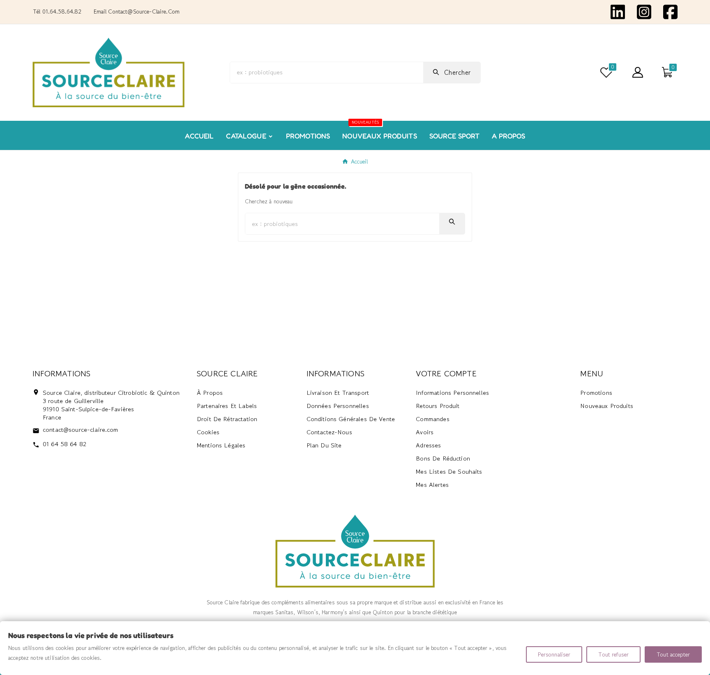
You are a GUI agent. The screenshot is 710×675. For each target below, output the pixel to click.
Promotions (596, 392)
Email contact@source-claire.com (137, 11)
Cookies (208, 432)
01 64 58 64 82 (64, 444)
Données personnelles (338, 405)
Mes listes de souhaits (449, 471)
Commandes (432, 419)
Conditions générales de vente (351, 419)
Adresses (428, 445)
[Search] (452, 222)
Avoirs (424, 432)
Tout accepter (673, 654)
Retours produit (437, 405)
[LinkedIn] (618, 11)
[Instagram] (644, 11)
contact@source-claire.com (80, 429)
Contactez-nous (329, 432)
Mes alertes (432, 484)
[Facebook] (670, 11)
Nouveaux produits (606, 405)
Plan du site (324, 445)
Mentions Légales (221, 445)
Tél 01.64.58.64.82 (57, 11)
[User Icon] (637, 72)
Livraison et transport (338, 392)
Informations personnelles (452, 392)
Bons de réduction (443, 458)
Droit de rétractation (227, 419)
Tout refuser (613, 654)
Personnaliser (554, 654)
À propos (210, 392)
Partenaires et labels (227, 405)
